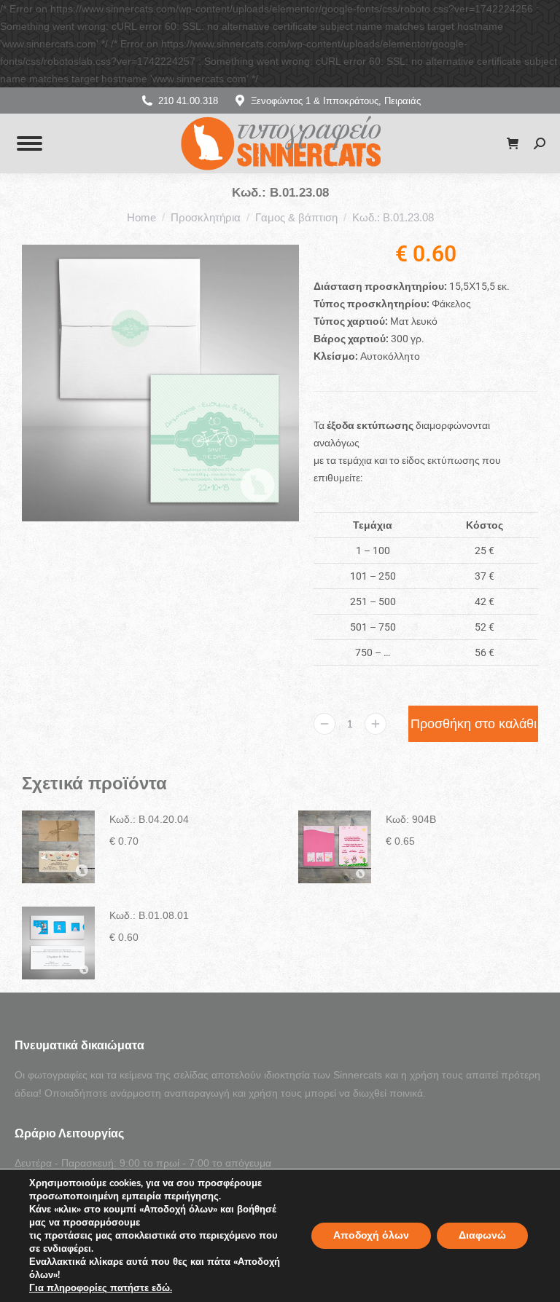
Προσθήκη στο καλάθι (474, 724)
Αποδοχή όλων (371, 1235)
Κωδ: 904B (411, 819)
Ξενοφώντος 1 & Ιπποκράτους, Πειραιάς (336, 100)
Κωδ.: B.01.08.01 (149, 915)
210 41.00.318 (188, 100)
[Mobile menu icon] (29, 143)
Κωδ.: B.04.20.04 (149, 819)
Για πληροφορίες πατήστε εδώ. (100, 1288)
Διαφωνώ (482, 1235)
